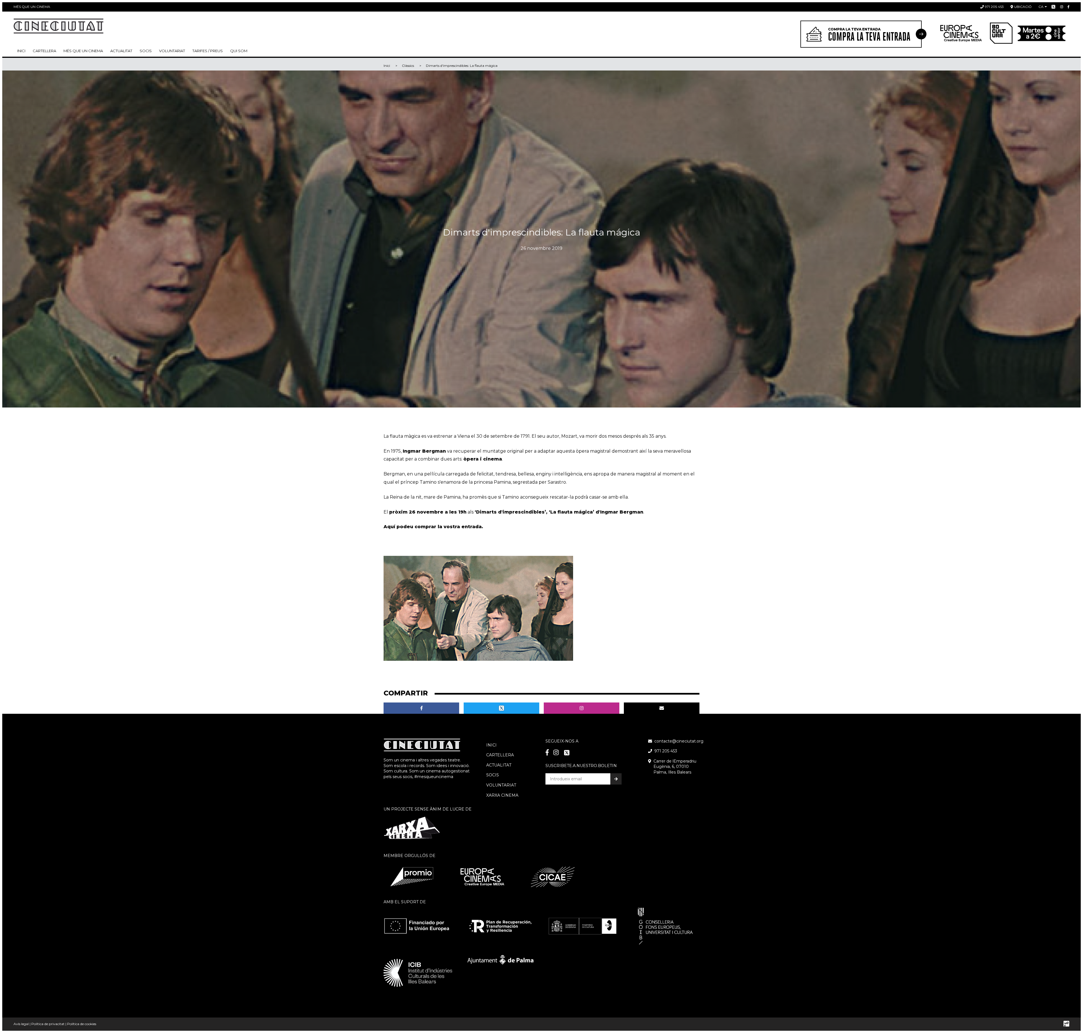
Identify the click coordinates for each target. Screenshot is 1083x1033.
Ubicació (1023, 7)
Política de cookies (81, 1024)
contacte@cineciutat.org (678, 741)
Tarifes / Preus (207, 51)
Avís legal (21, 1024)
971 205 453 (994, 7)
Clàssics (408, 65)
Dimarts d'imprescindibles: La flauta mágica (462, 65)
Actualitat (121, 51)
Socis (492, 774)
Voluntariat (172, 51)
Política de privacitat (48, 1024)
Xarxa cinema (502, 795)
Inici (21, 51)
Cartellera (44, 51)
